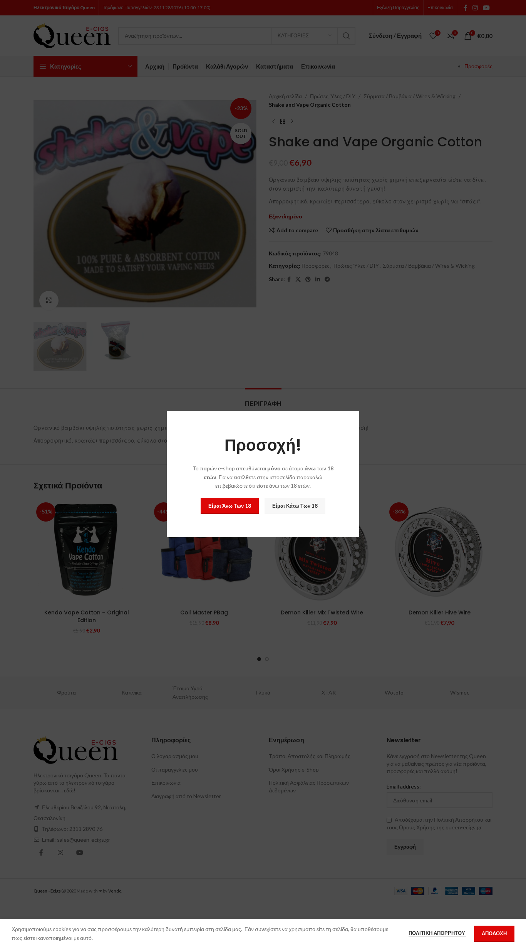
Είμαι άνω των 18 (229, 506)
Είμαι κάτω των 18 (295, 506)
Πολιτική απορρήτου (437, 933)
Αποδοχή (494, 933)
